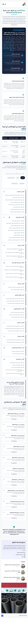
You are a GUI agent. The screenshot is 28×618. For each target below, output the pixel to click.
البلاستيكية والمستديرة (11, 177)
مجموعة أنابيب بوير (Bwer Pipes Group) (14, 33)
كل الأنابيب (22, 177)
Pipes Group (21, 615)
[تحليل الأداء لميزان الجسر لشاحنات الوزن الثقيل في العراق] (23, 579)
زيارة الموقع (14, 419)
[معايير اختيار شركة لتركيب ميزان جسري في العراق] (23, 572)
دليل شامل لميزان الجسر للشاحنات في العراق (12, 564)
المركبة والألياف (21, 183)
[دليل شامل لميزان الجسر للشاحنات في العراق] (23, 566)
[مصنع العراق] (24, 4)
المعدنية (17, 177)
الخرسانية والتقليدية (15, 183)
